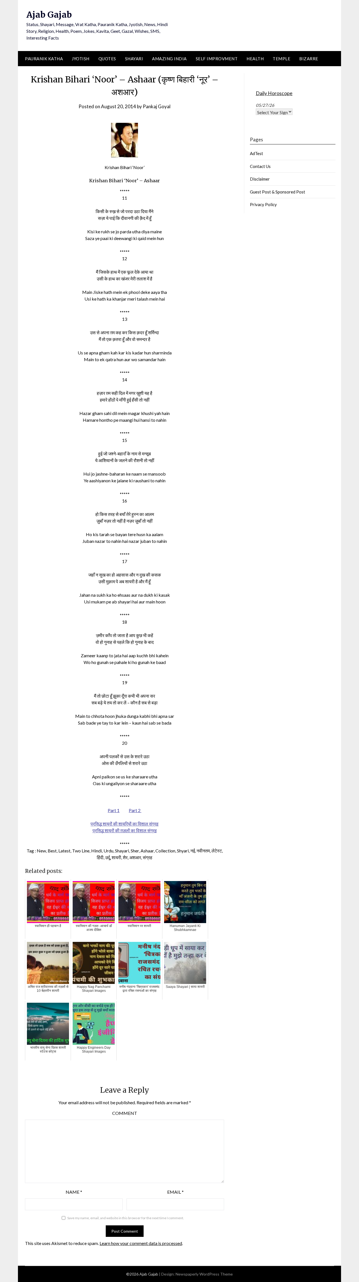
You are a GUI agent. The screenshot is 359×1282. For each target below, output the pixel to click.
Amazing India (169, 58)
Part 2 (135, 810)
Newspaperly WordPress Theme (204, 1274)
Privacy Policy (263, 204)
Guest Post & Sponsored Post (277, 191)
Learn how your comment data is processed (141, 1243)
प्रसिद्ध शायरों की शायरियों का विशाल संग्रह (124, 823)
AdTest (256, 153)
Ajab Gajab (49, 14)
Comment (124, 1113)
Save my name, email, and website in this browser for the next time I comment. (125, 1218)
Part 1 (113, 810)
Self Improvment (217, 58)
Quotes (107, 58)
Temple (281, 58)
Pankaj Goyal (157, 106)
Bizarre (308, 58)
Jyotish (80, 58)
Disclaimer (260, 178)
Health (255, 58)
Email (175, 1192)
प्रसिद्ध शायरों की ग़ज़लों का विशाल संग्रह (125, 830)
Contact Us (260, 166)
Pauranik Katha (44, 58)
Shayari (134, 58)
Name (74, 1192)
